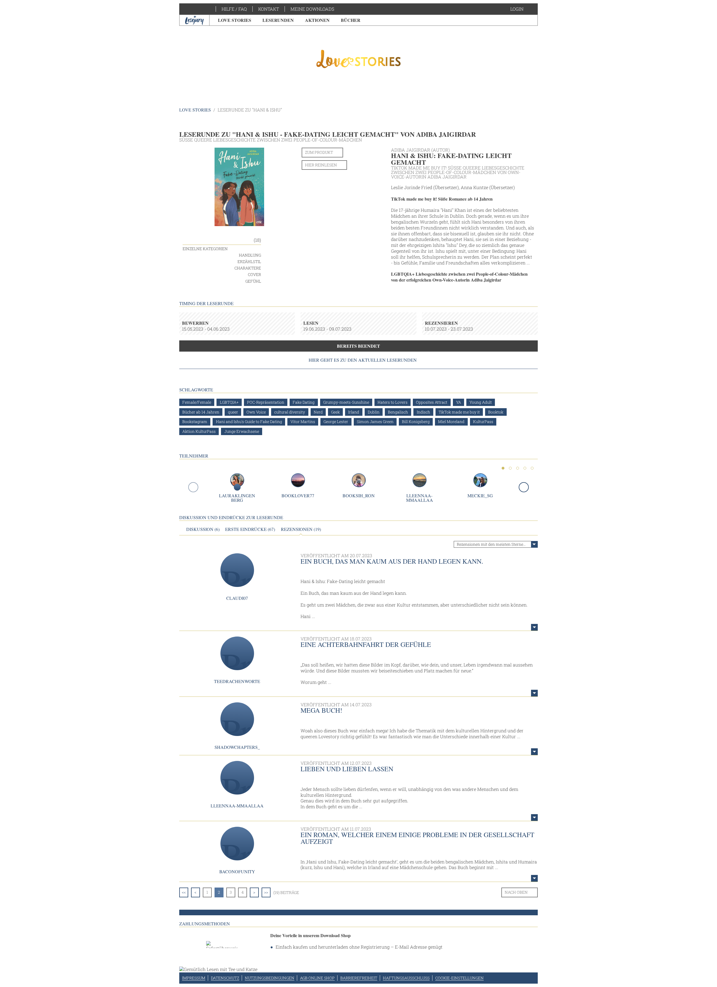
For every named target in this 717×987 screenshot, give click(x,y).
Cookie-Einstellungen (459, 978)
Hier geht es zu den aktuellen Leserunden (363, 360)
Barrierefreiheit (358, 978)
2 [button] (510, 468)
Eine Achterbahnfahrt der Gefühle (366, 644)
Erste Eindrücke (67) (250, 529)
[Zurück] (193, 487)
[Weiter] (524, 487)
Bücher (350, 20)
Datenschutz (225, 978)
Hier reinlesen (321, 165)
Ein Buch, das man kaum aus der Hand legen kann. (392, 561)
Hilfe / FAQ (234, 9)
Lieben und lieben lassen (347, 768)
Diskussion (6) (203, 529)
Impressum (193, 978)
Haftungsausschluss (406, 978)
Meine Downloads (312, 9)
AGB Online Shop (317, 978)
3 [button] (517, 468)
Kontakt (268, 9)
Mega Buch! (321, 710)
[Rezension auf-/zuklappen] (534, 627)
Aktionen (317, 20)
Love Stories (234, 20)
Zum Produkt (319, 152)
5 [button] (532, 468)
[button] (522, 9)
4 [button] (524, 468)
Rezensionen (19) (301, 529)
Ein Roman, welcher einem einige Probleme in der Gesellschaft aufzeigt (417, 838)
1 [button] (503, 468)
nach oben (516, 892)
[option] (358, 59)
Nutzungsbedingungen (269, 978)
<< (184, 892)
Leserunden (278, 20)
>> (266, 892)
